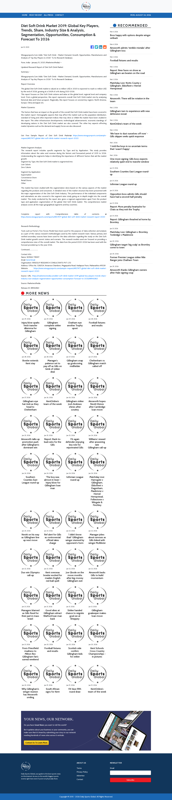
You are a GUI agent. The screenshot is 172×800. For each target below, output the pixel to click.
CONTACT (59, 15)
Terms (79, 768)
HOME (24, 15)
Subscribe (130, 780)
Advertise (80, 776)
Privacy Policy (82, 772)
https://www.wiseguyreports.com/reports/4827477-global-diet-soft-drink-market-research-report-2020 (63, 217)
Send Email (30, 260)
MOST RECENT (35, 15)
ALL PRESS (48, 15)
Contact (80, 779)
